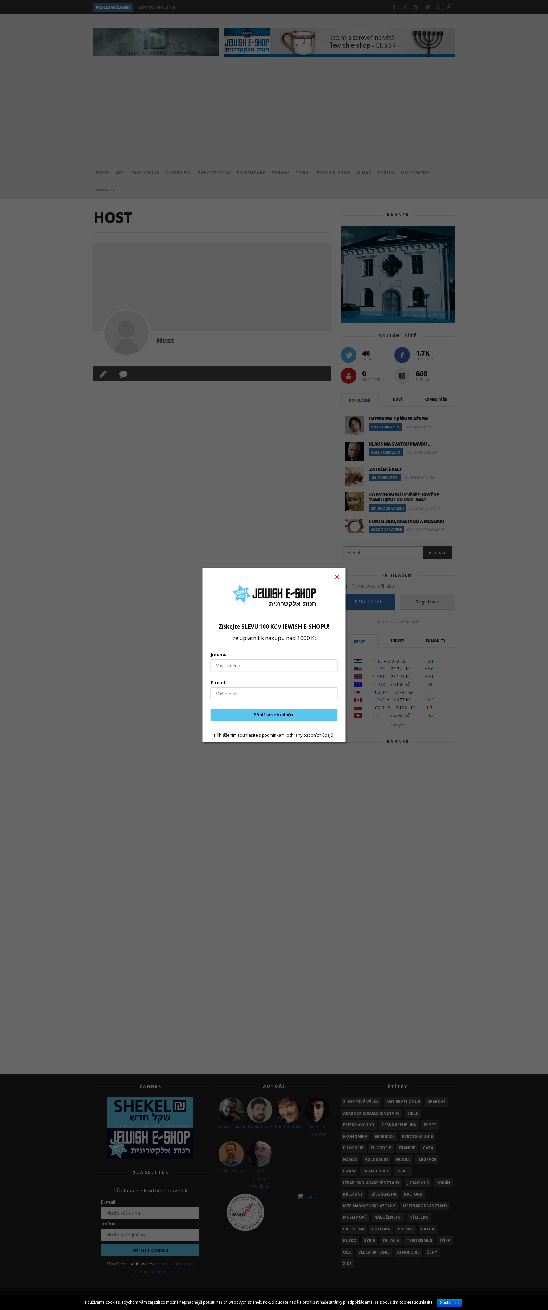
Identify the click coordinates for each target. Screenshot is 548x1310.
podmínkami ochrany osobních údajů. (298, 735)
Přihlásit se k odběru (274, 715)
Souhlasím (449, 1302)
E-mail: (218, 683)
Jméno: (218, 654)
